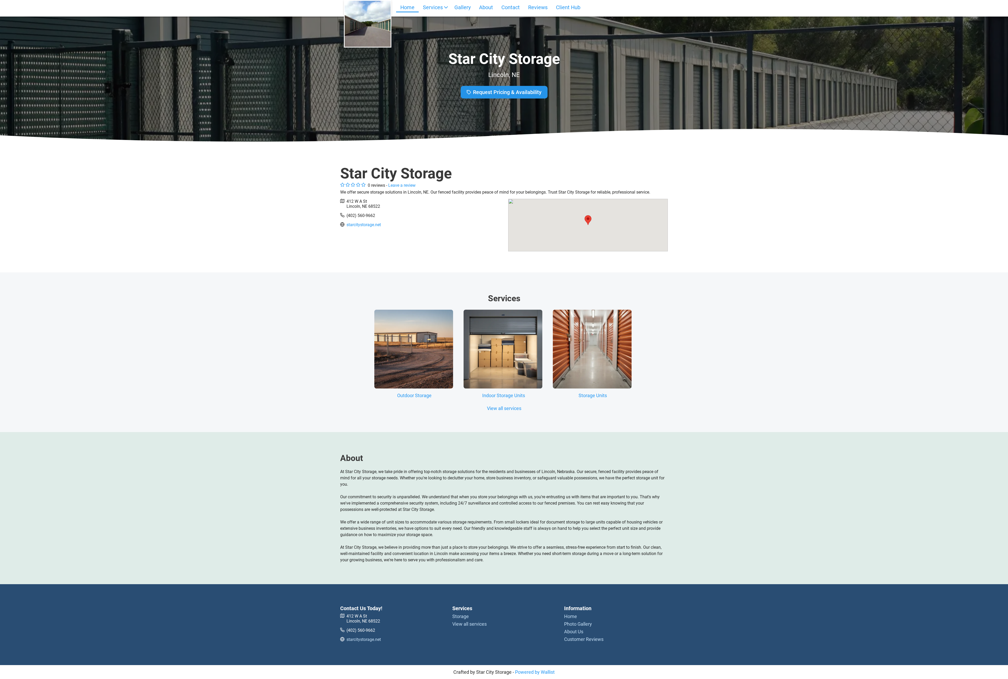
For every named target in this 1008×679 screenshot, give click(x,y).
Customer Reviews (583, 639)
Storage (460, 616)
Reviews (538, 7)
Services (433, 7)
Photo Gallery (578, 624)
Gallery (462, 7)
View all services (504, 408)
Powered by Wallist (535, 672)
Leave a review (402, 185)
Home (407, 7)
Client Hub (568, 7)
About (486, 7)
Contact (510, 7)
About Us (573, 631)
